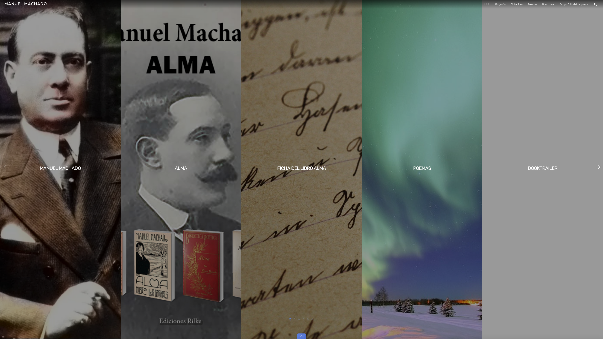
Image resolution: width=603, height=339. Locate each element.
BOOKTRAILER (542, 168)
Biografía (500, 4)
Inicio (487, 4)
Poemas (532, 4)
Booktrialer (548, 4)
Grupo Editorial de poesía (574, 4)
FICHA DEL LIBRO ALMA (301, 168)
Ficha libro (517, 4)
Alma (181, 168)
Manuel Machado (60, 168)
